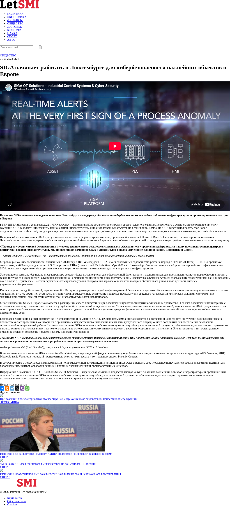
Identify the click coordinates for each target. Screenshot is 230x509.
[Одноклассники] (7, 388)
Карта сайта (14, 497)
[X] (17, 388)
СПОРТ (12, 36)
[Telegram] (12, 388)
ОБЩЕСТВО (15, 23)
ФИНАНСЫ (15, 20)
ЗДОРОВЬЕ (14, 26)
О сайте (12, 504)
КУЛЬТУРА (14, 29)
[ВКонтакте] (2, 388)
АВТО (11, 39)
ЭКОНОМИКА (16, 17)
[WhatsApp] (27, 388)
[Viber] (22, 388)
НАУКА (12, 33)
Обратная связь (16, 501)
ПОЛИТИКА (15, 13)
